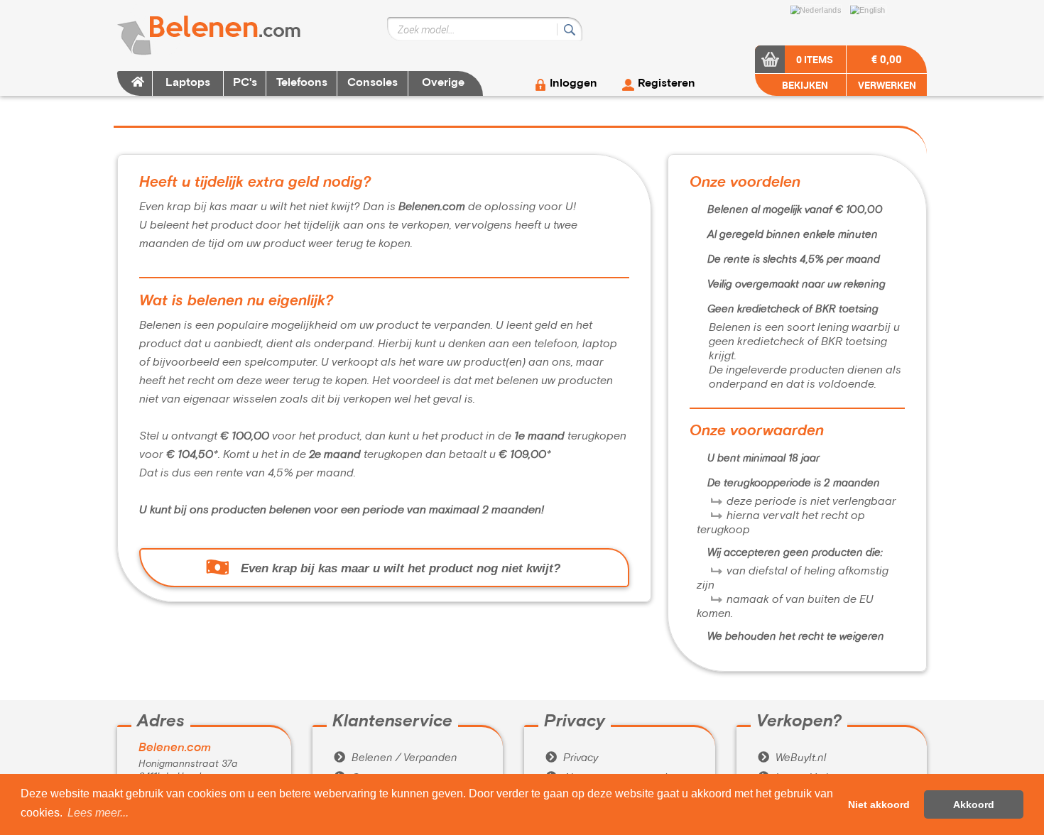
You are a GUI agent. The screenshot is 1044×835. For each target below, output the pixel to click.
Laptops (187, 83)
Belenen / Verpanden (395, 758)
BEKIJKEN (804, 85)
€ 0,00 (886, 59)
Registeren (666, 84)
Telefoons (301, 83)
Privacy (571, 758)
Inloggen (573, 84)
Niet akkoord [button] (879, 804)
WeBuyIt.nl (792, 758)
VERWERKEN (887, 85)
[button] (98, 813)
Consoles (372, 83)
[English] (871, 8)
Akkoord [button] (973, 804)
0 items (814, 59)
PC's (245, 83)
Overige (443, 83)
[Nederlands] (819, 8)
